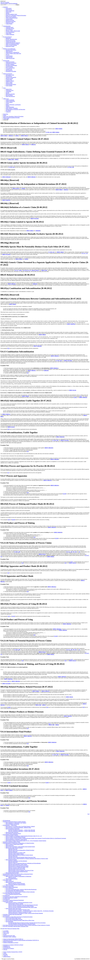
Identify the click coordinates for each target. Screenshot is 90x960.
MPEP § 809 (38, 705)
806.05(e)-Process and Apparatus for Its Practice (18, 865)
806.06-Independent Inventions (12, 872)
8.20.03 (47, 782)
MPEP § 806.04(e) (32, 177)
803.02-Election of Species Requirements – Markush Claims (18, 827)
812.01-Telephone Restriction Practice (14, 894)
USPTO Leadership (10, 99)
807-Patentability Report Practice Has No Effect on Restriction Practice (18, 874)
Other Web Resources (10, 96)
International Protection (10, 21)
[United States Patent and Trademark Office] (10, 928)
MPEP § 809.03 (25, 396)
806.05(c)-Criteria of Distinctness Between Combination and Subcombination (24, 863)
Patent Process (9, 9)
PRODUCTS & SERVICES (9, 48)
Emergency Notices (10, 80)
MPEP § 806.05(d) (71, 324)
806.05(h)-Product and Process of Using (16, 869)
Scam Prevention (9, 66)
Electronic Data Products (11, 49)
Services (7, 54)
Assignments (8, 91)
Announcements (9, 19)
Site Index (5, 954)
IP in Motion (8, 110)
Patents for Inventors (10, 61)
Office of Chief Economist (11, 45)
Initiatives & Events (10, 20)
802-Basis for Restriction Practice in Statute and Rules (14, 821)
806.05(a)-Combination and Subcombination (17, 860)
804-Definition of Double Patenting (10, 834)
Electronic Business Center (11, 14)
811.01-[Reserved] (10, 888)
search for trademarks (12, 3)
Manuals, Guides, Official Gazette (13, 30)
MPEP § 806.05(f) (52, 527)
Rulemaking (8, 38)
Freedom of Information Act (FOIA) (10, 942)
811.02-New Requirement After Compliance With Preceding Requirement (21, 889)
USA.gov (5, 949)
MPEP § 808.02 (12, 304)
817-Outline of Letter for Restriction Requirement (13, 900)
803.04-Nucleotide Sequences (12, 832)
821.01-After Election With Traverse (13, 918)
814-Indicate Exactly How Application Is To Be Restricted (15, 896)
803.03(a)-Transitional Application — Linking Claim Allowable (21, 830)
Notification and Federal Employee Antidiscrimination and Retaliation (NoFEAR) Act (21, 940)
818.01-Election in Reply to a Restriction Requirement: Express (19, 902)
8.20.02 (9, 782)
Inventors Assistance (10, 64)
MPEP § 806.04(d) (6, 177)
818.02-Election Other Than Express (13, 908)
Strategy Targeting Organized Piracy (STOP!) (12, 951)
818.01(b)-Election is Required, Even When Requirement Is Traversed (23, 904)
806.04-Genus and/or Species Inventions (14, 847)
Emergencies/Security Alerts (9, 935)
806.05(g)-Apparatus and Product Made (16, 868)
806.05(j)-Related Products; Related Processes (18, 871)
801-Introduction (6, 820)
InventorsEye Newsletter (11, 71)
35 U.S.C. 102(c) (18, 270)
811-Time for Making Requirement (10, 887)
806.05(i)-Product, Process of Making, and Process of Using (20, 870)
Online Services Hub (10, 58)
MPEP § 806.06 (58, 128)
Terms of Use (6, 933)
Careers (7, 103)
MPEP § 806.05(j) (6, 200)
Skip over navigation (5, 2)
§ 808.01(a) (33, 144)
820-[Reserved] (6, 915)
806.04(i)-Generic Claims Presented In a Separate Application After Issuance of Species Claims (28, 858)
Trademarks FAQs (9, 90)
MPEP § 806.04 (55, 132)
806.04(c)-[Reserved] (12, 851)
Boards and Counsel (10, 46)
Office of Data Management (11, 17)
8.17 (8, 472)
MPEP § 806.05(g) (52, 586)
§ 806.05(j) (10, 135)
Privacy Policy (6, 932)
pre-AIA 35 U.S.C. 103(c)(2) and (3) (31, 270)
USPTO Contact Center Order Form (13, 53)
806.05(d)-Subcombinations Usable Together (17, 864)
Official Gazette (9, 83)
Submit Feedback (6, 956)
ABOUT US (6, 98)
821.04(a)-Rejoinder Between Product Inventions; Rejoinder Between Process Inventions (27, 922)
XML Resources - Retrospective (12, 52)
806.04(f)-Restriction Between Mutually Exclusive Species (20, 855)
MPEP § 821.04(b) (6, 683)
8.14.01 (75, 397)
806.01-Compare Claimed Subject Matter (14, 844)
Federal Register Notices (11, 84)
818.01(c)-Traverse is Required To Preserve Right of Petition (21, 906)
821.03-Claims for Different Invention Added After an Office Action (20, 920)
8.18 (9, 519)
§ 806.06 (23, 188)
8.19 (8, 572)
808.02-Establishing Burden (11, 878)
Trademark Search (9, 27)
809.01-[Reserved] (10, 881)
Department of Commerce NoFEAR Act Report (13, 944)
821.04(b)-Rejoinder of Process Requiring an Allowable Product (21, 924)
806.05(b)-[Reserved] (12, 862)
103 (76, 551)
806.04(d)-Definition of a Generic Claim (16, 852)
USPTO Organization (10, 101)
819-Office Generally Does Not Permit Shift (12, 914)
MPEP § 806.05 (4, 135)
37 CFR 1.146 (71, 167)
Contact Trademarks (10, 34)
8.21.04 (64, 493)
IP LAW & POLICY (7, 36)
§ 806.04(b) (37, 230)
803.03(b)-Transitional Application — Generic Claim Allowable (21, 831)
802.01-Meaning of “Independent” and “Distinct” (16, 822)
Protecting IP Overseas (10, 40)
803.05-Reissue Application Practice (13, 833)
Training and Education (11, 41)
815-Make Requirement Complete (10, 897)
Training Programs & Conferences (13, 42)
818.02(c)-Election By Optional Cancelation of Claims (19, 912)
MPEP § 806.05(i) (63, 630)
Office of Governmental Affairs (12, 44)
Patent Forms (8, 11)
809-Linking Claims (7, 880)
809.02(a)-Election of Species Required (16, 883)
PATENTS (5, 7)
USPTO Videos (9, 82)
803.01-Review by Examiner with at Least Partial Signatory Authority (20, 826)
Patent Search (8, 8)
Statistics (7, 13)
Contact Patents (9, 23)
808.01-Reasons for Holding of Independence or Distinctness (18, 876)
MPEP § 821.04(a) (35, 218)
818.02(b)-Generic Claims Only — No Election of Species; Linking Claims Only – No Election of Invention (31, 910)
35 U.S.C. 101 (69, 551)
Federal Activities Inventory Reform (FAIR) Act (13, 939)
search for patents (4, 3)
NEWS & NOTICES (7, 73)
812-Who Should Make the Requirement (11, 893)
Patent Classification (10, 10)
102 (73, 551)
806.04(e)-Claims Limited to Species (16, 853)
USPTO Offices (9, 102)
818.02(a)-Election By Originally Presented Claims (19, 909)
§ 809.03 (17, 135)
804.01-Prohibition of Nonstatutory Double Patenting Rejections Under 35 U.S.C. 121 (24, 835)
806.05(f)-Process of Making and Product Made (18, 866)
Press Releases (9, 76)
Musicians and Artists (10, 93)
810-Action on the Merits (8, 885)
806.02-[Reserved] (10, 845)
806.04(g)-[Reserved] (12, 856)
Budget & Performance (8, 941)
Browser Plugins (9, 95)
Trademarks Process (10, 28)
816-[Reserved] (6, 899)
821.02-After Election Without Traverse (14, 919)
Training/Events (9, 57)
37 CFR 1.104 (59, 360)
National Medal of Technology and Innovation (15, 109)
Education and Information (11, 65)
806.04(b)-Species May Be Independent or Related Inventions (21, 850)
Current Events (9, 69)
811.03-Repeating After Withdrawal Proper (15, 890)
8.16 (8, 429)
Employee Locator (10, 22)
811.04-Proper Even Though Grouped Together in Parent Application (20, 891)
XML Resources (9, 51)
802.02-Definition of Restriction (12, 824)
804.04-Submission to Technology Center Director (16, 839)
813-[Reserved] (6, 895)
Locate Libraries (9, 55)
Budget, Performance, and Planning (13, 104)
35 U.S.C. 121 (85, 253)
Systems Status (9, 79)
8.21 (28, 372)
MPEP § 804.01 (18, 259)
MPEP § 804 (11, 159)
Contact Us (8, 111)
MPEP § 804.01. (50, 556)
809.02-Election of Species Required (13, 882)
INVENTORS (6, 60)
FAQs (4, 88)
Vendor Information (10, 107)
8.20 (65, 562)
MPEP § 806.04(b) (37, 346)
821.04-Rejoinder (9, 921)
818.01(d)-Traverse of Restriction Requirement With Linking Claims (22, 907)
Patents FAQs (9, 89)
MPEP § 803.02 (25, 144)
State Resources (9, 70)
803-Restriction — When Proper (10, 825)
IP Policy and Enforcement (11, 39)
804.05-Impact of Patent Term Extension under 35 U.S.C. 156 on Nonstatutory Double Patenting (26, 840)
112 (79, 551)
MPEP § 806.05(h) (67, 623)
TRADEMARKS (7, 26)
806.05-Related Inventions (11, 859)
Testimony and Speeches (11, 77)
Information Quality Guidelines (9, 936)
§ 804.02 (16, 159)
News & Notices (9, 29)
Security (7, 92)
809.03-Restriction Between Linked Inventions (15, 884)
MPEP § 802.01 (24, 135)
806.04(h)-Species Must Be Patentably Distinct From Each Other (21, 857)
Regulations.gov (6, 946)
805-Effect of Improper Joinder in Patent (11, 841)
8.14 (47, 707)
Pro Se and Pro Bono (10, 67)
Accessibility (5, 930)
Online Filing (8, 33)
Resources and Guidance (11, 16)
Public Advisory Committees (12, 108)
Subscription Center (10, 74)
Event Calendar (9, 85)
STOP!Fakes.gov (6, 947)
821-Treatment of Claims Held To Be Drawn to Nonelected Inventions (17, 916)
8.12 (81, 396)
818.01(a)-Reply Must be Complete (15, 903)
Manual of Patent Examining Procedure (11, 117)
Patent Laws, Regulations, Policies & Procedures (16, 15)
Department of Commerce (8, 948)
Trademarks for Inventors (11, 63)
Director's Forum (9, 78)
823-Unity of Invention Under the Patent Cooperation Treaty (15, 926)
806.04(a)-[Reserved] (12, 849)
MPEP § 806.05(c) (12, 283)
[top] (88, 814)
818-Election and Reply (8, 901)
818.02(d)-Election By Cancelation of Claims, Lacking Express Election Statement (25, 913)
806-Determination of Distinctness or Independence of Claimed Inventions (18, 843)
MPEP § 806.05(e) (48, 480)
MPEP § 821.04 (72, 390)
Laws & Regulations (10, 32)
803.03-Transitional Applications (12, 828)
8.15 (8, 348)
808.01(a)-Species (12, 877)
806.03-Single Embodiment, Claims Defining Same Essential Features (20, 846)
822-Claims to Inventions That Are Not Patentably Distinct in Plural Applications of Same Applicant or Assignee (26, 925)
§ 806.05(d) (46, 370)
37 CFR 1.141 (49, 132)
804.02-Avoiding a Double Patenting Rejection (15, 837)
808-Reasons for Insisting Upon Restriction (12, 875)
